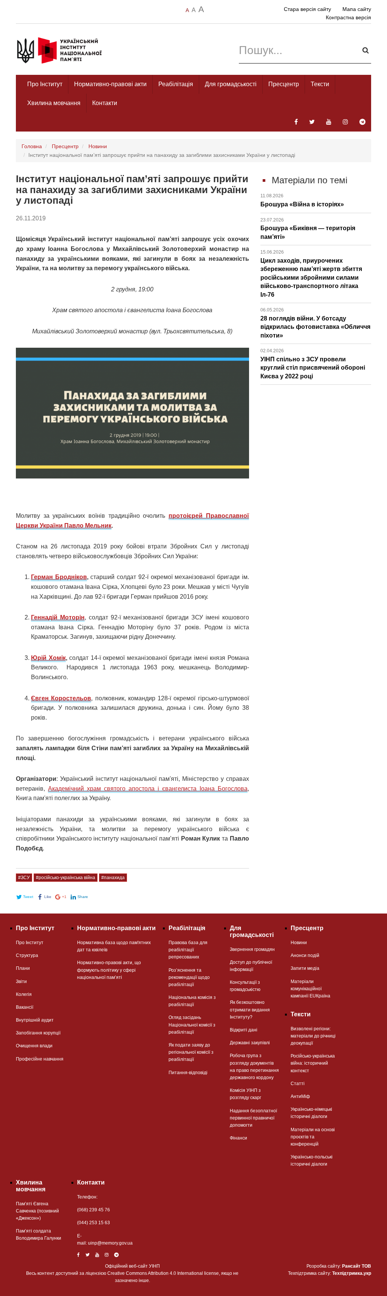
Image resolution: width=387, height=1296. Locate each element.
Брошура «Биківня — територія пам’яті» (307, 228)
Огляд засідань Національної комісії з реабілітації (192, 1024)
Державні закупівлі (250, 1042)
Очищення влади (34, 1045)
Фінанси (238, 1138)
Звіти (21, 981)
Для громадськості (231, 84)
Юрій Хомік (48, 658)
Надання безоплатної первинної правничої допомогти (253, 1118)
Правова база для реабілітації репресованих (188, 950)
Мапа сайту (356, 9)
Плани (23, 968)
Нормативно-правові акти (110, 84)
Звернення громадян (252, 949)
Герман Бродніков (59, 577)
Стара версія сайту (307, 9)
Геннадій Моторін (58, 617)
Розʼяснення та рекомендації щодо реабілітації (189, 977)
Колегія (24, 994)
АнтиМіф (300, 1096)
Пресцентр (283, 84)
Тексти (320, 84)
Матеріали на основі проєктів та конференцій (313, 1137)
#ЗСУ (24, 877)
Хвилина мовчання (53, 103)
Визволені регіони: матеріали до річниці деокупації (313, 1036)
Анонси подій (305, 955)
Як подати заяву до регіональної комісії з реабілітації (191, 1052)
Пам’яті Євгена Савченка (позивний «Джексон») (37, 1211)
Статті (298, 1083)
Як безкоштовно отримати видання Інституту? (250, 1009)
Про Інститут (44, 84)
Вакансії (24, 1007)
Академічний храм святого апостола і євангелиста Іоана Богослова (148, 788)
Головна (32, 146)
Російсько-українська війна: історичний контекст (313, 1063)
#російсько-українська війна (65, 877)
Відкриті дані (243, 1030)
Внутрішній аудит (35, 1020)
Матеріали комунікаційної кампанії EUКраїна (310, 989)
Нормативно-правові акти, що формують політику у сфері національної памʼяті (109, 970)
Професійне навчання (39, 1059)
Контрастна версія (348, 17)
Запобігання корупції (38, 1033)
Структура (27, 955)
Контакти (104, 103)
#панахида (113, 877)
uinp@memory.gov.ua (110, 1243)
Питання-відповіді (188, 1072)
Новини (97, 146)
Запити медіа (305, 968)
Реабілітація (175, 84)
